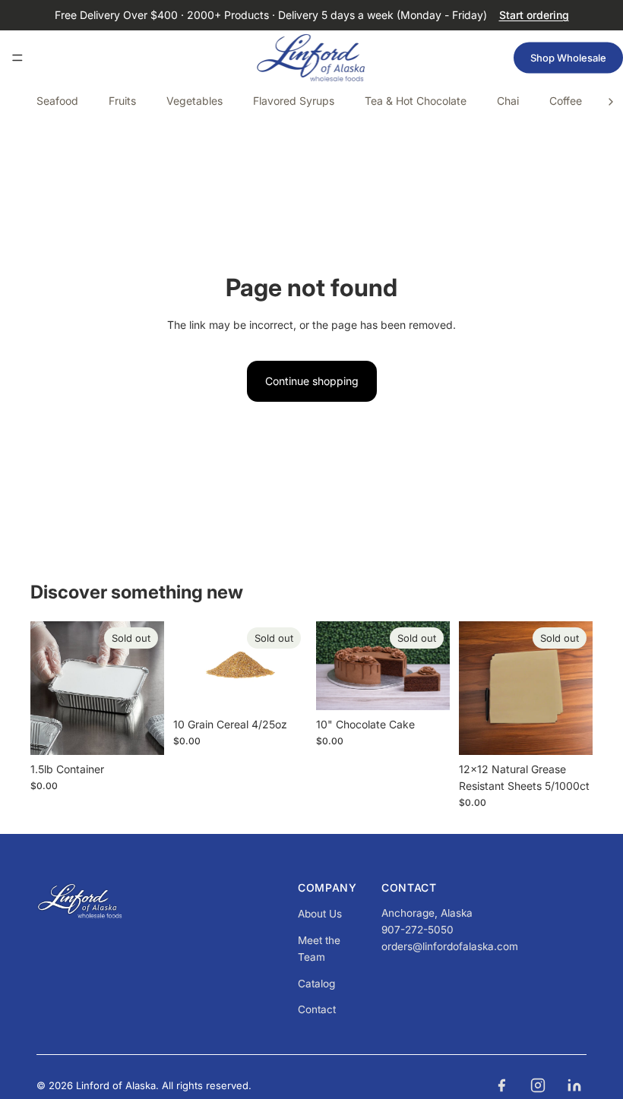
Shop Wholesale (568, 58)
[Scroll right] (611, 101)
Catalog (316, 983)
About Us (320, 914)
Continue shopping (312, 380)
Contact (317, 1009)
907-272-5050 (417, 930)
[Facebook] (501, 1085)
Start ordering (534, 14)
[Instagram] (538, 1085)
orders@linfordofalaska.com (449, 946)
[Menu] (17, 57)
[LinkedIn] (574, 1085)
